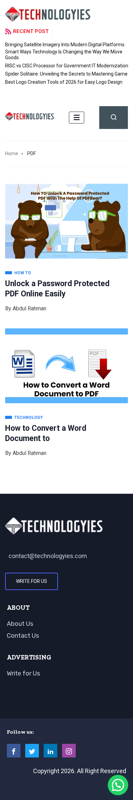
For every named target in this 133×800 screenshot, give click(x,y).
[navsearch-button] (113, 117)
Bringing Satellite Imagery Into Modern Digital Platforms (64, 44)
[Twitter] (32, 750)
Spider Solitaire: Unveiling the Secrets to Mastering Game (66, 74)
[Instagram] (69, 750)
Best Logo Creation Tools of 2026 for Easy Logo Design (63, 82)
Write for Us (31, 581)
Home (11, 153)
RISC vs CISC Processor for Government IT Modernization (66, 65)
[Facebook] (13, 750)
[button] (118, 785)
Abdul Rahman (29, 308)
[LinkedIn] (50, 750)
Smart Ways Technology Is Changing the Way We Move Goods (63, 54)
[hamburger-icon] (76, 118)
